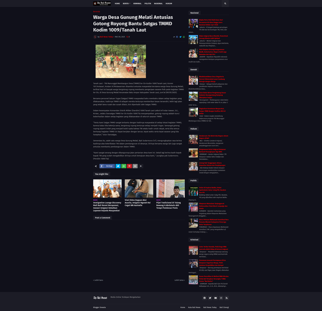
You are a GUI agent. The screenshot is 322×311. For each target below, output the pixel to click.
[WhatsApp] (184, 37)
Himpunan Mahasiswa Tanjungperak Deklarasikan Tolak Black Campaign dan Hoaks (213, 206)
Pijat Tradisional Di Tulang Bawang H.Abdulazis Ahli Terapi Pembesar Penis (168, 205)
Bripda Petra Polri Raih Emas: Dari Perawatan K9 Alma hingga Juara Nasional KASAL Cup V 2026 (211, 22)
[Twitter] (180, 37)
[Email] (135, 166)
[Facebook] (177, 37)
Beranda (96, 12)
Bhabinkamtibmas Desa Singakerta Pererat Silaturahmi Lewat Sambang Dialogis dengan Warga (212, 79)
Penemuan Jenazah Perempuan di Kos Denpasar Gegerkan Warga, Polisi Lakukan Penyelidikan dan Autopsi (212, 262)
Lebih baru (98, 280)
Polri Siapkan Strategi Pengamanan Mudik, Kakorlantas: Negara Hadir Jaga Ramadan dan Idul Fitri (213, 52)
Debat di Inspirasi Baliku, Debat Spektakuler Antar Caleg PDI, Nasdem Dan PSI (212, 190)
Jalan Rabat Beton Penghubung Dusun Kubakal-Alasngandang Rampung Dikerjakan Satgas (212, 95)
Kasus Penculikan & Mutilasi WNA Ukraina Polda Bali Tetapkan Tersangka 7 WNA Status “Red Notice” (214, 278)
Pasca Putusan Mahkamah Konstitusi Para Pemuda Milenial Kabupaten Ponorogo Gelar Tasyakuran (214, 222)
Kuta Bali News (194, 307)
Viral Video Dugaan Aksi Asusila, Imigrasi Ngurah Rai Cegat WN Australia (138, 202)
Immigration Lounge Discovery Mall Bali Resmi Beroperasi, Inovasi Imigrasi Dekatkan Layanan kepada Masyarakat (107, 206)
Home (182, 307)
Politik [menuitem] (148, 3)
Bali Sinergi (224, 307)
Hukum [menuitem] (169, 3)
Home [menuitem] (117, 3)
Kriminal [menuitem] (137, 3)
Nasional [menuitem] (158, 3)
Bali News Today (210, 307)
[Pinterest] (129, 166)
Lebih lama (179, 280)
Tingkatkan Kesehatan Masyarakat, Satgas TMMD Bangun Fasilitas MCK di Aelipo (212, 111)
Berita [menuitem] (126, 3)
